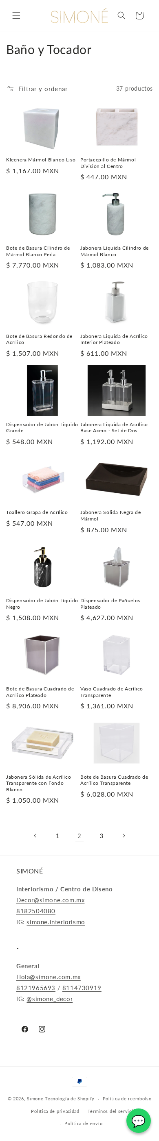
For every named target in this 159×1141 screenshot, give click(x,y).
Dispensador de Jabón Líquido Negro (42, 603)
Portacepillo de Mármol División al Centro (108, 163)
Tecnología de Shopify (70, 1098)
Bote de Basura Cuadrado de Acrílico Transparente (114, 780)
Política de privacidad (55, 1111)
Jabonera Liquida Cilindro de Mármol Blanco (114, 251)
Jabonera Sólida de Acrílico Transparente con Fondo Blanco (38, 783)
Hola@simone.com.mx (48, 976)
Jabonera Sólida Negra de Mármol (110, 515)
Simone (35, 1098)
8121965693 (35, 987)
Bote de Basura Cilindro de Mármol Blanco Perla (38, 251)
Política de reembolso (127, 1098)
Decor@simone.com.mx (50, 900)
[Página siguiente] (123, 836)
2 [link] (79, 835)
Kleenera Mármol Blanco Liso (40, 160)
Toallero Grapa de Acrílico (37, 512)
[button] (16, 15)
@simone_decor (49, 998)
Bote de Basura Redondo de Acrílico (39, 339)
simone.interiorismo (55, 921)
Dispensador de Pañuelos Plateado (110, 603)
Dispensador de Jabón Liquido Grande (42, 427)
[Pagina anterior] (35, 836)
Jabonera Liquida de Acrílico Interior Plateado (114, 339)
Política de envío (83, 1123)
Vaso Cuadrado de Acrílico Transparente (111, 692)
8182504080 (35, 911)
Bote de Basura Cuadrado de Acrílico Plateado (40, 692)
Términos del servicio (112, 1111)
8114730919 (82, 987)
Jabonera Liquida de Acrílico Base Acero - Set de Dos (114, 427)
